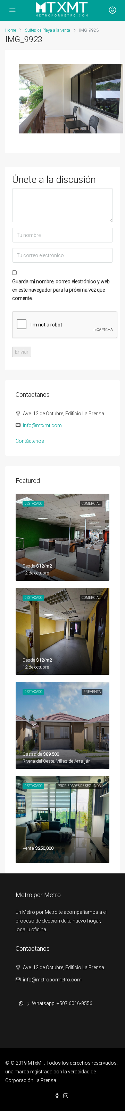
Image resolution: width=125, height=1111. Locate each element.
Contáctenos (30, 441)
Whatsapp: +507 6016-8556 (62, 1003)
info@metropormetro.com (52, 979)
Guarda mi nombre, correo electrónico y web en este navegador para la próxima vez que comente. (61, 290)
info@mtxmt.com (42, 425)
